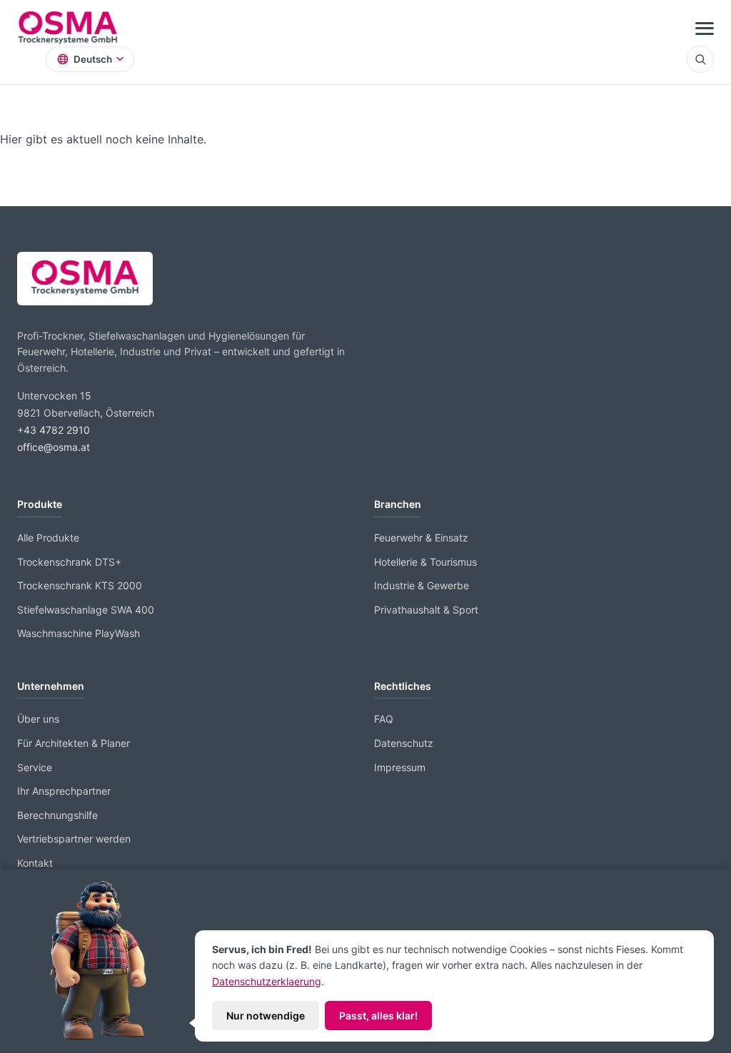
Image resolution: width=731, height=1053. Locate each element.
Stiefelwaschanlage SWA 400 (85, 610)
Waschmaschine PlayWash (78, 633)
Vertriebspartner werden (74, 839)
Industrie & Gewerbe (421, 585)
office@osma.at (53, 447)
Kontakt (35, 863)
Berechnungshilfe (57, 815)
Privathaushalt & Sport (426, 610)
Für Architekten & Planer (73, 743)
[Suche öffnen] (700, 59)
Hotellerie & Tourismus (425, 562)
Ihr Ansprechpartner (64, 791)
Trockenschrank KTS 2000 (79, 585)
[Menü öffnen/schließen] (704, 28)
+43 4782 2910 (53, 430)
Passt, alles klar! (378, 1015)
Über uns (38, 719)
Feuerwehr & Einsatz (421, 537)
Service (34, 767)
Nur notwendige (265, 1015)
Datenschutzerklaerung (266, 981)
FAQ (383, 719)
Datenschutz (403, 743)
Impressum (399, 767)
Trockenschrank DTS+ (69, 562)
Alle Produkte (48, 537)
